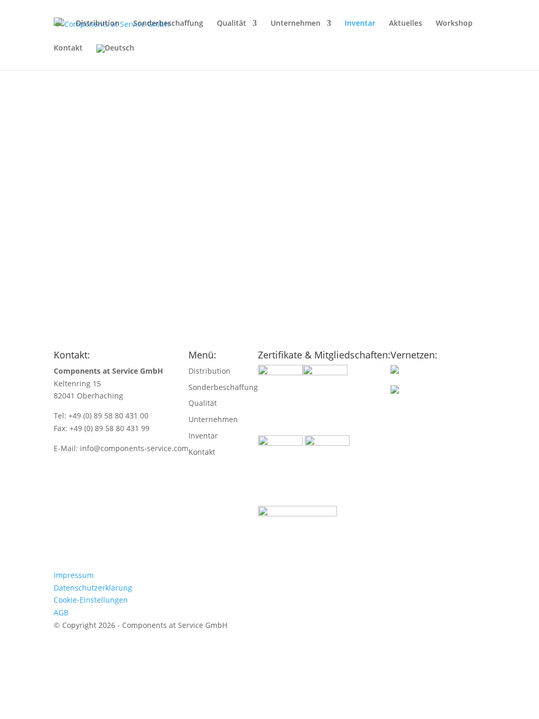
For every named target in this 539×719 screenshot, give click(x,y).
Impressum (74, 575)
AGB (61, 612)
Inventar (360, 23)
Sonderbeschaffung (168, 23)
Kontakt (68, 48)
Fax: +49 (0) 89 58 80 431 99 (101, 428)
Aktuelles (405, 23)
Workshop (454, 23)
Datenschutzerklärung (93, 588)
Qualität (231, 23)
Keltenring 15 (77, 383)
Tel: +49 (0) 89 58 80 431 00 (101, 416)
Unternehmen (296, 23)
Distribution (97, 23)
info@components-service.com (134, 448)
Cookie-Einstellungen (91, 600)
